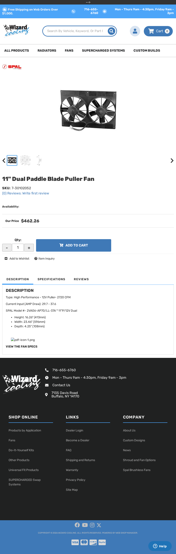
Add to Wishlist (19, 258)
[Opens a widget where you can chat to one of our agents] (160, 546)
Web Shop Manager (126, 533)
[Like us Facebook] (77, 525)
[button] (79, 31)
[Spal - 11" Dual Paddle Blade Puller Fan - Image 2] (25, 160)
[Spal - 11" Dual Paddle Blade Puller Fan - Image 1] (12, 160)
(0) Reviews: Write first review (25, 193)
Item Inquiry (46, 258)
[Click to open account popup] (135, 31)
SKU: (6, 188)
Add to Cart (76, 245)
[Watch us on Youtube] (85, 525)
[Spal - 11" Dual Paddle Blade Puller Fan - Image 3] (39, 160)
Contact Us (61, 385)
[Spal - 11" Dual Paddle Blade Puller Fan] (12, 66)
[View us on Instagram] (92, 525)
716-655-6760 (64, 370)
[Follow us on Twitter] (99, 525)
